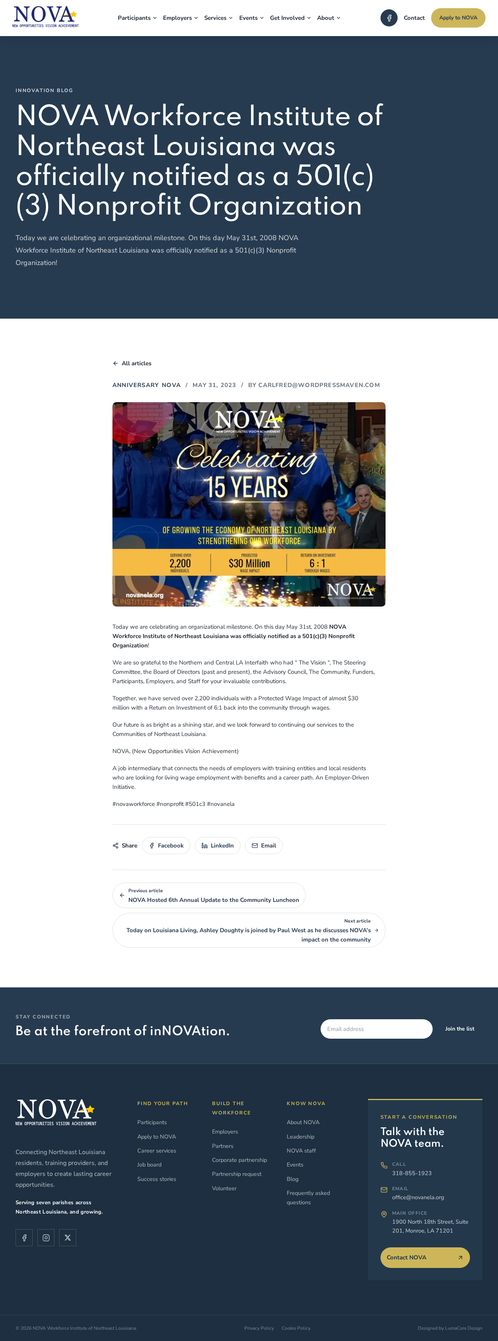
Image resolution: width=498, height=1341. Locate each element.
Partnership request (236, 1174)
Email (268, 845)
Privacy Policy (259, 1328)
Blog (292, 1179)
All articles (136, 363)
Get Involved (287, 18)
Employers (177, 18)
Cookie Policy (296, 1328)
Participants (134, 18)
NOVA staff (301, 1150)
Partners (222, 1146)
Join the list (459, 1028)
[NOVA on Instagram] (45, 1237)
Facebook (171, 845)
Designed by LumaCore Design (450, 1328)
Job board (149, 1164)
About (325, 18)
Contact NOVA (406, 1257)
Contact (414, 18)
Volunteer (224, 1188)
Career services (156, 1150)
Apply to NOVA (458, 17)
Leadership (300, 1136)
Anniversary (135, 385)
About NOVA (303, 1122)
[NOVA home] (45, 19)
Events (248, 18)
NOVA (171, 385)
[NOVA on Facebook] (389, 17)
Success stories (156, 1179)
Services (215, 18)
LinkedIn (222, 845)
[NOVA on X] (67, 1237)
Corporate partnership (239, 1160)
